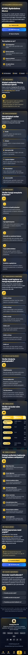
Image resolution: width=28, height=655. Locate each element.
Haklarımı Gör (15, 25)
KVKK (4, 633)
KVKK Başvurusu (14, 29)
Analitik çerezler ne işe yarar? (12, 597)
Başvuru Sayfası (15, 34)
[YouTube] (10, 639)
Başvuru (16, 633)
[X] (20, 639)
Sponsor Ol (22, 633)
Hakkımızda (10, 633)
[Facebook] (14, 639)
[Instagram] (7, 639)
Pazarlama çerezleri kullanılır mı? (12, 602)
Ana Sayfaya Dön (14, 564)
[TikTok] (17, 639)
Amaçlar (23, 73)
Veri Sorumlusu (7, 73)
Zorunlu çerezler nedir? (10, 593)
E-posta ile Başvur (15, 560)
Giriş (14, 636)
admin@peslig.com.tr (9, 90)
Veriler (15, 73)
